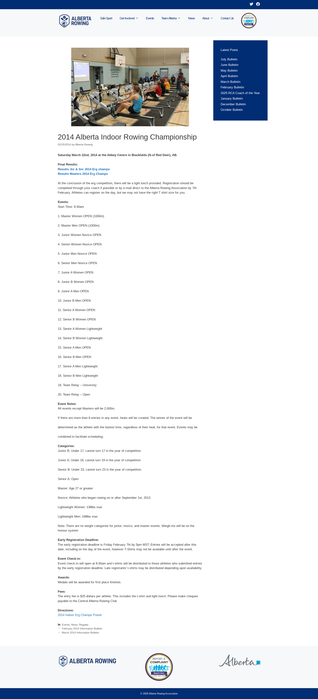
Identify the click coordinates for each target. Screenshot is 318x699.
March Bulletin (230, 82)
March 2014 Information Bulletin (80, 632)
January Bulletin (232, 98)
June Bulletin (229, 65)
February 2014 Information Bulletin (82, 628)
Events (150, 18)
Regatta (83, 624)
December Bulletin (233, 104)
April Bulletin (229, 76)
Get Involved (127, 18)
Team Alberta (168, 18)
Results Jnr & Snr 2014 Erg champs (84, 169)
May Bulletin (229, 70)
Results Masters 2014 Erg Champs (83, 174)
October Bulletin (232, 110)
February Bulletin (232, 87)
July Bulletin (229, 59)
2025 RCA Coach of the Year (240, 93)
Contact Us (227, 18)
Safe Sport (106, 18)
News (191, 18)
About (205, 18)
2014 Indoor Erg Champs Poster (80, 615)
